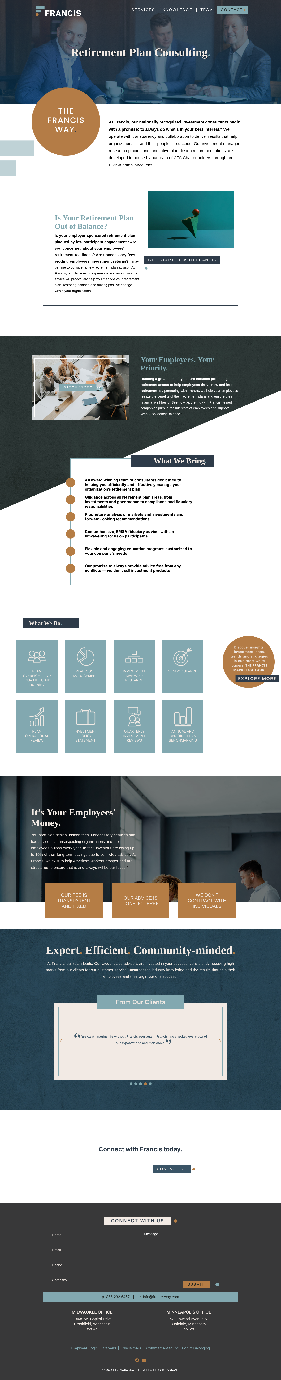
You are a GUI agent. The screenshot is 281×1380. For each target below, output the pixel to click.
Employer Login (84, 1348)
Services (143, 10)
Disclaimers (131, 1348)
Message (151, 1234)
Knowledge (177, 10)
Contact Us (172, 1169)
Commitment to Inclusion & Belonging (178, 1348)
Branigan (170, 1369)
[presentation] (61, 1041)
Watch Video (78, 387)
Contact (232, 10)
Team (206, 10)
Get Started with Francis (182, 260)
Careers (109, 1348)
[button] (131, 1083)
